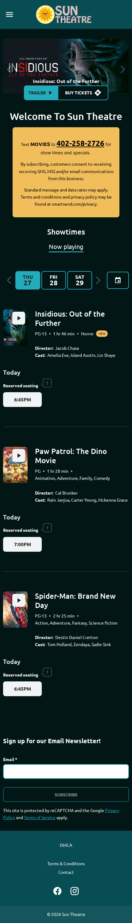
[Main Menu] (9, 14)
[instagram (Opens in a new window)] (75, 891)
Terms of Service (40, 817)
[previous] (9, 69)
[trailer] (18, 318)
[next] (123, 69)
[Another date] (118, 280)
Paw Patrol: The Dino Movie (71, 455)
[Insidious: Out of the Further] (15, 327)
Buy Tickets (78, 92)
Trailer (37, 92)
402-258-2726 (80, 143)
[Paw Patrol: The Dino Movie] (15, 465)
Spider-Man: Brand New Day (75, 600)
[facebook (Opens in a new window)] (57, 891)
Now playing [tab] (66, 246)
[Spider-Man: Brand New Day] (15, 609)
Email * (10, 759)
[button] (9, 280)
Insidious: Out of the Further (70, 318)
